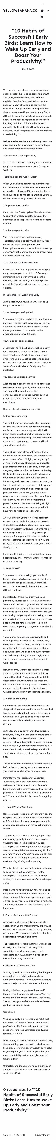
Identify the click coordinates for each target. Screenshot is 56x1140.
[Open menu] (42, 4)
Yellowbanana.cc (20, 10)
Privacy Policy (42, 1135)
